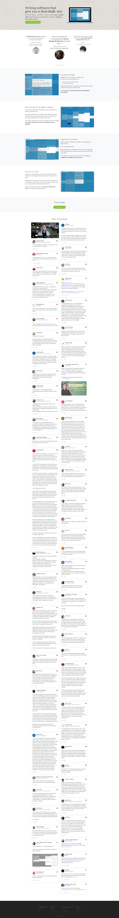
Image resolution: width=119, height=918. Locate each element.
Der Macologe (68, 343)
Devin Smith (68, 703)
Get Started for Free (33, 22)
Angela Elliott (68, 854)
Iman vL (67, 649)
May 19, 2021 (66, 879)
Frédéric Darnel (69, 470)
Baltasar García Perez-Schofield (44, 777)
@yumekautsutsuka (69, 871)
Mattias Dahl (39, 268)
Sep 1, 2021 (37, 867)
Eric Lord (67, 530)
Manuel (67, 765)
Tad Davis (67, 446)
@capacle (38, 843)
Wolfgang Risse (40, 304)
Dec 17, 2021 (66, 849)
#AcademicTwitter (73, 889)
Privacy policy (78, 909)
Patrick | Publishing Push (71, 840)
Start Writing (59, 207)
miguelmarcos (68, 746)
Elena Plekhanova (40, 283)
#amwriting (74, 876)
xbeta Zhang (68, 561)
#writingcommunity (67, 846)
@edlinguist (67, 885)
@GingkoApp (66, 286)
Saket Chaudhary (40, 318)
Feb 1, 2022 (63, 259)
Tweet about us (64, 909)
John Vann (38, 592)
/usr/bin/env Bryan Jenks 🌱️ (72, 364)
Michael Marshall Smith (42, 253)
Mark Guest (39, 808)
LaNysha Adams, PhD (70, 884)
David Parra (68, 800)
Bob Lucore (68, 484)
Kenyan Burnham (69, 664)
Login (92, 1)
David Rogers (39, 418)
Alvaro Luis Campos (41, 655)
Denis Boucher (69, 417)
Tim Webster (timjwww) (71, 594)
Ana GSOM (39, 789)
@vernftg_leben (68, 282)
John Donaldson (69, 547)
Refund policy (78, 911)
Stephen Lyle (39, 607)
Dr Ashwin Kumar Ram (70, 500)
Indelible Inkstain (40, 574)
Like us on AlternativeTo (66, 911)
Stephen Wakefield (41, 690)
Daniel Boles (68, 247)
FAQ (89, 1)
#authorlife (83, 889)
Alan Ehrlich (68, 518)
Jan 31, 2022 (34, 248)
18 (63, 396)
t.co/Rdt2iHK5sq (65, 889)
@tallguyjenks (68, 365)
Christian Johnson (69, 581)
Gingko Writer (29, 2)
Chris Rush (67, 616)
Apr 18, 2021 (37, 880)
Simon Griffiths (69, 327)
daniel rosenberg (40, 552)
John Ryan (67, 817)
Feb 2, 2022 (34, 547)
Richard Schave (40, 241)
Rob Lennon (39, 671)
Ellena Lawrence (69, 634)
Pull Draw (67, 264)
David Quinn (39, 371)
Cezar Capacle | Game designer (44, 842)
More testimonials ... (59, 65)
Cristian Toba (39, 400)
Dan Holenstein (40, 872)
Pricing (85, 1)
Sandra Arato (68, 300)
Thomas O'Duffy (69, 779)
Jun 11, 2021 (66, 295)
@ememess (38, 254)
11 (63, 865)
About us (52, 909)
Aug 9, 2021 (66, 865)
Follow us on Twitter (54, 911)
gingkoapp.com (78, 861)
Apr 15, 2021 (66, 892)
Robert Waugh (40, 827)
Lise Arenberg (39, 450)
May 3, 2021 (66, 396)
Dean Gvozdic (39, 352)
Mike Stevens (39, 734)
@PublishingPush (68, 841)
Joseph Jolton (68, 725)
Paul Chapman (68, 401)
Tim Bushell (39, 333)
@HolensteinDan (39, 873)
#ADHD (63, 369)
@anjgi (66, 855)
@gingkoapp (42, 257)
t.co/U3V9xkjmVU (67, 378)
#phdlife (79, 889)
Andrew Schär (39, 386)
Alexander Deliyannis (41, 437)
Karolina (67, 870)
